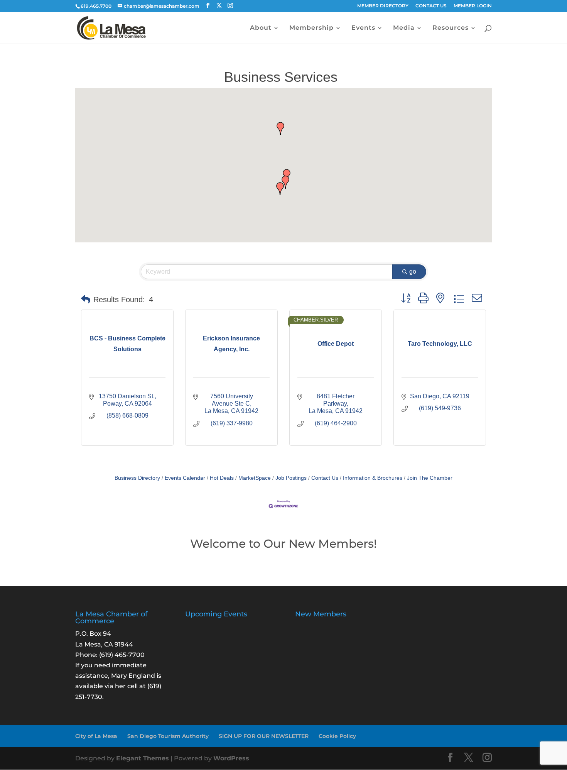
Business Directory (137, 478)
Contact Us (324, 478)
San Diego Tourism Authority (168, 736)
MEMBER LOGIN (473, 5)
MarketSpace (254, 478)
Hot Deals (222, 478)
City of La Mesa (96, 736)
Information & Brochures (372, 478)
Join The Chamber (429, 478)
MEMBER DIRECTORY (382, 5)
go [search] (412, 271)
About (261, 28)
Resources (450, 28)
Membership (311, 28)
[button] (280, 188)
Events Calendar (185, 478)
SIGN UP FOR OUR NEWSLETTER (264, 736)
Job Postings (291, 478)
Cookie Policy (337, 736)
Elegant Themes (142, 758)
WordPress (231, 758)
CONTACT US (431, 5)
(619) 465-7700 (122, 654)
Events (363, 28)
